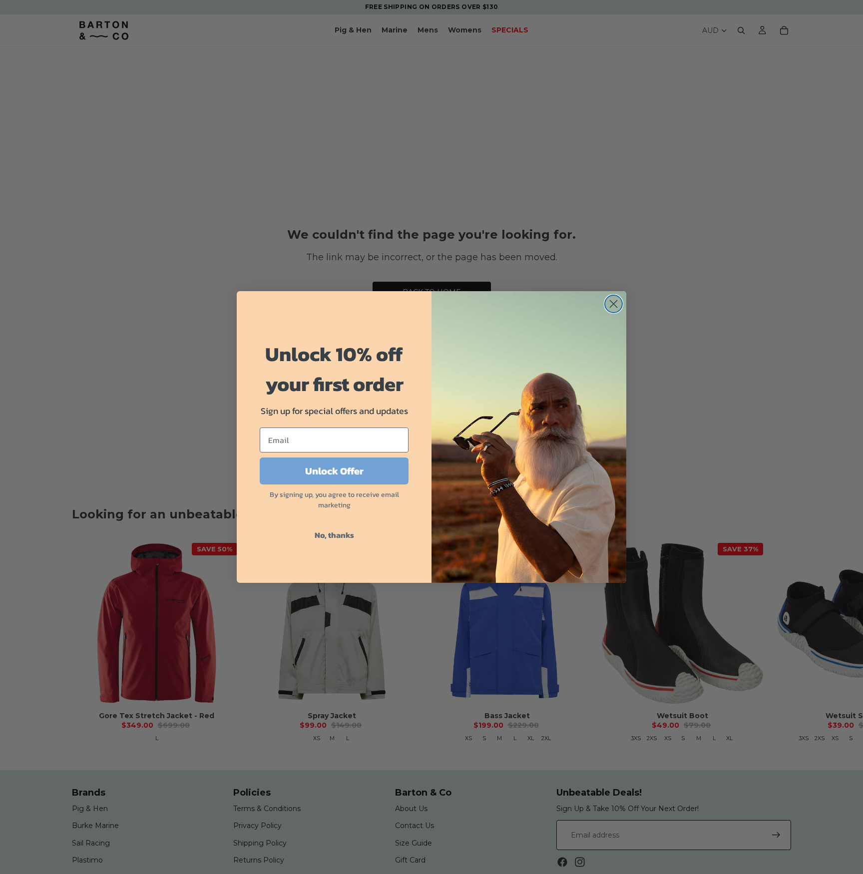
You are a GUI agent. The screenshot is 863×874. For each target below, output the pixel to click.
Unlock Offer (334, 470)
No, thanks (334, 535)
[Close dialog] (613, 304)
